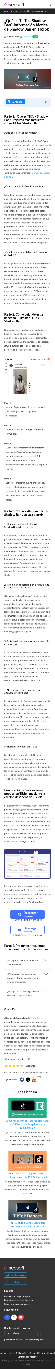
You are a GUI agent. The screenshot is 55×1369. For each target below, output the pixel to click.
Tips (20, 11)
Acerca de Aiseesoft (8, 1353)
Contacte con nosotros (28, 1357)
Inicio (6, 11)
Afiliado (50, 1353)
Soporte (33, 1353)
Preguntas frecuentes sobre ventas (19, 1300)
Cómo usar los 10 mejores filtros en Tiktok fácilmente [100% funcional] (27, 1175)
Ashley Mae (27, 37)
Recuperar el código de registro (17, 1297)
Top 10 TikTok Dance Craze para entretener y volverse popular (27, 1225)
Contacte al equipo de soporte (17, 1304)
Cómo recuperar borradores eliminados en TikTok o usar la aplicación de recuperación (28, 1124)
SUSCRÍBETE (13, 1334)
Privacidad (23, 1353)
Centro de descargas (17, 1275)
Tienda (17, 1282)
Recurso (14, 11)
